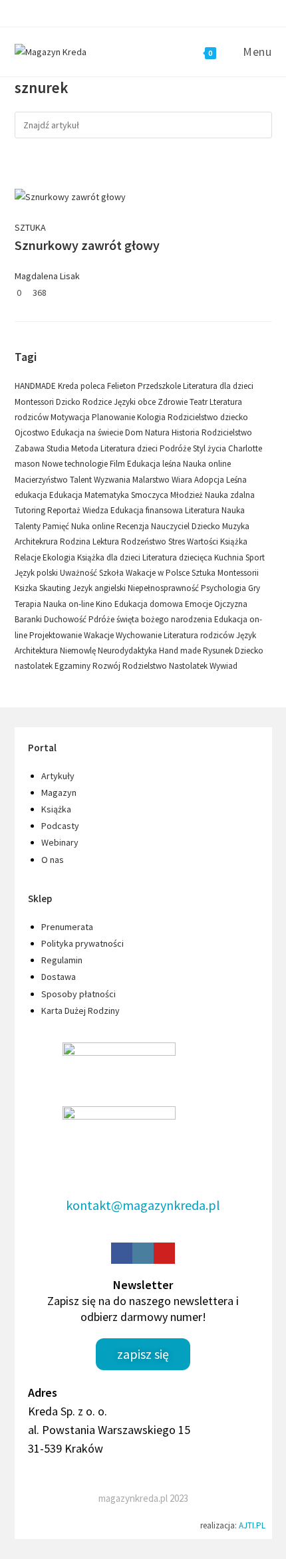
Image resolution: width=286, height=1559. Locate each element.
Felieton (122, 386)
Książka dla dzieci (109, 557)
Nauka (233, 510)
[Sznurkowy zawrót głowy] (70, 196)
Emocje (199, 604)
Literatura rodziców (200, 635)
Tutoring (31, 510)
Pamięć (57, 526)
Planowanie (114, 417)
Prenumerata (67, 927)
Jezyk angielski (100, 588)
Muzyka (235, 526)
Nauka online (207, 463)
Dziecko (207, 526)
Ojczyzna (230, 604)
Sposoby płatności (78, 994)
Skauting (55, 588)
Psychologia (224, 588)
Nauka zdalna (230, 495)
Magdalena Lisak (47, 276)
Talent (82, 479)
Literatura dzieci (130, 448)
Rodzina (76, 541)
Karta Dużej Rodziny (80, 1011)
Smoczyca (150, 495)
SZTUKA (30, 227)
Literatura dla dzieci (218, 386)
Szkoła (112, 572)
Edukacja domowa (149, 604)
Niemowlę (79, 650)
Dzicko (69, 402)
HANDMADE (36, 386)
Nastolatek (189, 665)
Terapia (29, 604)
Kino (105, 604)
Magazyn (58, 792)
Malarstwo (152, 479)
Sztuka (204, 572)
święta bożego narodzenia (165, 619)
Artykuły (57, 776)
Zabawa (31, 448)
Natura (158, 432)
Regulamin (61, 960)
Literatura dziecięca (178, 557)
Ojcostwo (33, 432)
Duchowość (66, 619)
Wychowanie (140, 635)
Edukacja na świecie (88, 432)
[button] (143, 1354)
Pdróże (102, 619)
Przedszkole (160, 386)
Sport (255, 557)
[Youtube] (164, 1253)
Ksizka (27, 588)
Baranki (29, 619)
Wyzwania (113, 479)
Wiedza (96, 510)
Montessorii (238, 572)
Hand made (181, 650)
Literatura (203, 510)
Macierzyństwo (42, 479)
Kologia (152, 417)
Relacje (29, 557)
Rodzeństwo (144, 541)
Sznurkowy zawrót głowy (87, 245)
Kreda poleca (82, 386)
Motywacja (71, 417)
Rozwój (107, 665)
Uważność (79, 572)
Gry (254, 588)
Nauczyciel (171, 526)
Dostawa (58, 977)
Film (118, 463)
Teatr (200, 402)
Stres (177, 541)
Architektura (37, 650)
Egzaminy (73, 665)
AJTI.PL (252, 1525)
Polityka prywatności (82, 943)
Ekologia (60, 557)
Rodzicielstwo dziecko (208, 417)
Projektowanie (56, 635)
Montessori (35, 402)
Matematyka (107, 495)
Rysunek (219, 650)
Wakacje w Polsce (159, 572)
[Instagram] (143, 1253)
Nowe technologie (76, 463)
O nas (52, 860)
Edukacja (66, 495)
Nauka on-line (69, 604)
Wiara (183, 479)
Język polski (37, 572)
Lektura (106, 541)
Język (246, 635)
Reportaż (64, 510)
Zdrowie (174, 402)
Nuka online (93, 526)
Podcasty (60, 826)
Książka (233, 541)
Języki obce (136, 402)
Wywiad (223, 665)
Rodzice (98, 402)
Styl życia (210, 448)
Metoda (85, 448)
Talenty (29, 526)
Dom (135, 432)
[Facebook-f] (121, 1253)
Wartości (203, 541)
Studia (59, 448)
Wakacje (100, 635)
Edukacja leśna (155, 463)
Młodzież (187, 495)
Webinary (59, 842)
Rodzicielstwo (227, 432)
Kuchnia (229, 557)
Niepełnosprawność (164, 588)
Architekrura (37, 541)
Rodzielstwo (145, 665)
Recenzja (133, 526)
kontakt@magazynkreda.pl (143, 1205)
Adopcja (210, 479)
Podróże (176, 448)
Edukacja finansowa (147, 510)
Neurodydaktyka (128, 650)
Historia (187, 432)
